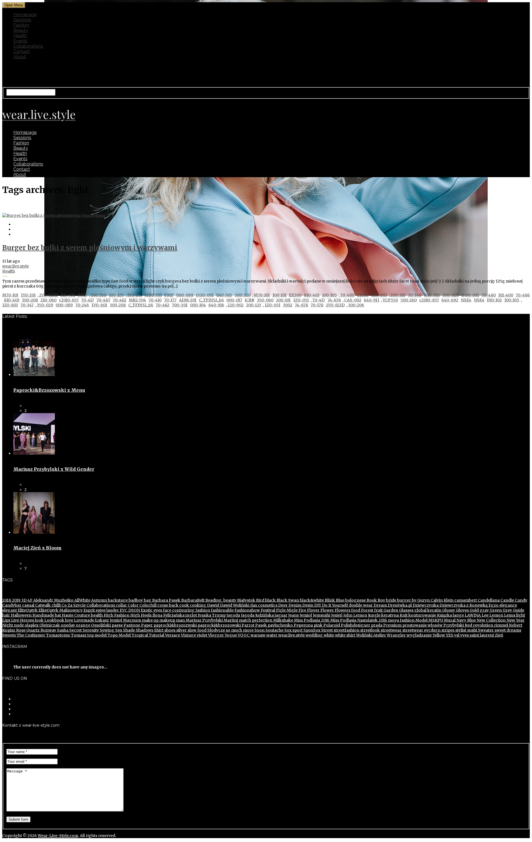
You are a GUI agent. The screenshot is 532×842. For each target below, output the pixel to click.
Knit (403, 615)
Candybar (11, 605)
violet (201, 635)
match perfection (255, 620)
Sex (118, 630)
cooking (197, 605)
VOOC (243, 635)
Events (20, 41)
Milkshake (282, 620)
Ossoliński (100, 625)
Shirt (158, 630)
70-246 (82, 304)
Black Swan (287, 600)
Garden (390, 610)
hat (57, 615)
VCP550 (390, 299)
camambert (465, 600)
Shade (128, 630)
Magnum (131, 620)
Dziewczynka (425, 605)
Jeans (293, 615)
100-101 (279, 294)
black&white (311, 600)
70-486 (523, 294)
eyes (157, 610)
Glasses (405, 610)
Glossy (448, 610)
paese (117, 625)
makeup (166, 620)
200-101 (283, 299)
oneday (67, 625)
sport (297, 630)
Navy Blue (466, 620)
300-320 (242, 294)
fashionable (222, 610)
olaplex (31, 625)
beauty (229, 600)
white (328, 635)
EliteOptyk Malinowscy (60, 610)
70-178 (317, 304)
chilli (56, 605)
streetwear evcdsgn (421, 630)
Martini (230, 620)
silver (181, 630)
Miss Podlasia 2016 (311, 620)
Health (20, 35)
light (520, 615)
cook (183, 605)
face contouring (178, 610)
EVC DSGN (129, 610)
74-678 (334, 299)
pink (318, 625)
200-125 (253, 304)
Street (326, 630)
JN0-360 (98, 294)
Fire (302, 610)
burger (403, 600)
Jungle (373, 615)
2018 (6, 600)
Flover (312, 610)
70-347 (27, 304)
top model (96, 635)
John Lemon (354, 615)
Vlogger (215, 635)
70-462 (119, 299)
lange (458, 615)
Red (468, 625)
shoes (169, 630)
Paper (146, 625)
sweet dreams (507, 630)
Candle (507, 600)
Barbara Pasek (165, 600)
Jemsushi (321, 615)
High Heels (140, 615)
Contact (21, 51)
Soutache (274, 630)
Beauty (20, 30)
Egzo (493, 605)
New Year (515, 620)
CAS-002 (352, 299)
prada (376, 625)
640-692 (449, 299)
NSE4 (466, 299)
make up (149, 620)
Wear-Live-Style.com (58, 835)
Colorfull (148, 605)
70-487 (103, 299)
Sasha (62, 630)
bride (390, 600)
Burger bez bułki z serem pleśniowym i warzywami (89, 247)
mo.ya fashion (401, 620)
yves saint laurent (476, 635)
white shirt (344, 635)
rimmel (500, 625)
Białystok (245, 600)
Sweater (485, 630)
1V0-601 (99, 304)
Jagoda (233, 615)
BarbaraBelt (192, 600)
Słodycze (215, 630)
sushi (471, 630)
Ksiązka (444, 615)
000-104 (198, 304)
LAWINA (472, 615)
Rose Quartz (27, 630)
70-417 (87, 299)
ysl (456, 635)
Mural (449, 620)
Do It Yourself (334, 605)
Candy (520, 600)
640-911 (371, 299)
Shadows (144, 630)
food (355, 610)
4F (29, 600)
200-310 (397, 294)
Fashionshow (247, 610)
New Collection (491, 620)
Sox (287, 630)
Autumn (98, 600)
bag (147, 600)
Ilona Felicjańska (168, 615)
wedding (314, 635)
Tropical (139, 635)
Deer (282, 605)
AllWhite (81, 600)
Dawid (212, 605)
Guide (518, 610)
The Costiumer (30, 635)
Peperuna (303, 625)
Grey (507, 610)
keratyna (389, 615)
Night (7, 625)
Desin (307, 605)
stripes (447, 630)
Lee (484, 615)
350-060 (265, 299)
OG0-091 (205, 294)
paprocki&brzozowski (219, 625)
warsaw (257, 635)
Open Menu (13, 5)
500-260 (408, 299)
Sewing (106, 630)
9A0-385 (224, 294)
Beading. (213, 600)
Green (495, 610)
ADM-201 (187, 299)
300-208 (30, 299)
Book (371, 600)
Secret (75, 630)
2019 (16, 600)
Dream (380, 605)
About (19, 56)
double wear (360, 605)
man (180, 620)
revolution (482, 625)
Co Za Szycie (73, 605)
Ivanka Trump (211, 615)
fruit (378, 610)
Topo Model (119, 635)
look (39, 620)
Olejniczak (49, 625)
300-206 (356, 304)
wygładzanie (419, 635)
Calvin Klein (442, 600)
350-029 (451, 294)
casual (27, 605)
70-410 (155, 299)
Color (133, 605)
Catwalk (42, 605)
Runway (48, 630)
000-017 (234, 299)
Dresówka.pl (399, 605)
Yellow (438, 635)
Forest (366, 610)
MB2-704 (137, 299)
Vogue (230, 635)
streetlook (369, 630)
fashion (202, 610)
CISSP (363, 294)
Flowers (342, 610)
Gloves (462, 610)
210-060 (48, 299)
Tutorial (156, 635)
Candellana (488, 600)
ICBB (249, 299)
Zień (498, 635)
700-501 (180, 304)
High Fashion (116, 615)
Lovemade (83, 620)
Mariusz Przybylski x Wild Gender (53, 469)
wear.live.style (15, 266)
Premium (391, 625)
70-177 (170, 299)
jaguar (280, 615)
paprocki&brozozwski (175, 625)
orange (82, 625)
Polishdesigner (355, 625)
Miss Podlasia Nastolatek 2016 (358, 620)
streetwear (390, 630)
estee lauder (107, 610)
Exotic (146, 610)
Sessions (22, 19)
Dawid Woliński (234, 605)
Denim (294, 605)
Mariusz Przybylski (204, 620)
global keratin (427, 610)
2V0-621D (48, 294)
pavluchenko (280, 625)
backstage (117, 600)
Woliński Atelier (370, 635)
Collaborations (28, 46)
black (270, 600)
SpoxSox (311, 630)
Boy (381, 600)
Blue (339, 600)
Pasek (260, 625)
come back (167, 605)
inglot (191, 615)
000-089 (184, 294)
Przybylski (453, 625)
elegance (507, 605)
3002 (287, 304)
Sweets (9, 635)
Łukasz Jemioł (108, 620)
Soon (259, 630)
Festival (267, 610)
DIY (317, 605)
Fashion (21, 25)
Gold (474, 610)
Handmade (43, 615)
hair (6, 615)
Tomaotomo (57, 635)
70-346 (414, 294)
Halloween (21, 615)
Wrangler (396, 635)
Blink (329, 600)
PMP (82, 294)
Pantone (131, 625)
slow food (196, 630)
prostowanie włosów (422, 625)
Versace (172, 635)
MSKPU (435, 620)
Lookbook (54, 620)
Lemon (495, 615)
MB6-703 (153, 294)
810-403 (311, 294)
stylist (460, 630)
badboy (135, 600)
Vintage (188, 635)
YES (449, 635)
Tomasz (78, 635)
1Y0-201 (28, 294)
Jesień (336, 615)
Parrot (247, 625)
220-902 (235, 304)
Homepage (25, 14)
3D (24, 600)
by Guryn (420, 600)
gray (484, 610)
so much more (239, 630)
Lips (6, 620)
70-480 (347, 294)
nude (18, 625)
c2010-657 (69, 299)
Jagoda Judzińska (257, 615)
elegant (9, 610)
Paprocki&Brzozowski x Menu (49, 390)
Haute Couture (75, 615)
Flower (326, 610)
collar (121, 605)
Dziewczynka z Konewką (463, 605)
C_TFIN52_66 (211, 299)
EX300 (295, 294)
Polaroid (331, 625)
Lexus (509, 615)
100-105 (116, 294)
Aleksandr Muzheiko (52, 600)
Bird (259, 600)
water (271, 635)
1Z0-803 (379, 294)
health (96, 615)
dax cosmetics (263, 605)
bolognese (355, 600)
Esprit (89, 610)
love (68, 620)
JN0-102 (494, 299)
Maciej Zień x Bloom (37, 548)
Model (421, 620)
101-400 (67, 294)
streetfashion (346, 630)
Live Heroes (22, 620)
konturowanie (422, 615)
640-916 (216, 304)
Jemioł (305, 615)
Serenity (90, 630)
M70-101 (10, 294)
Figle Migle (286, 610)
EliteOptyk (27, 610)
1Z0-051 (301, 299)
